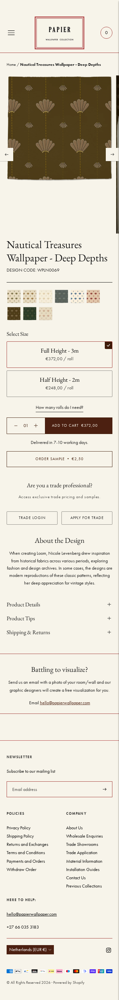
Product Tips (21, 618)
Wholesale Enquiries (84, 836)
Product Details (23, 604)
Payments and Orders (26, 861)
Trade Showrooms (82, 844)
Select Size (17, 333)
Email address (24, 781)
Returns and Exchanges (27, 844)
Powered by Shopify (69, 982)
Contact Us (76, 878)
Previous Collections (84, 886)
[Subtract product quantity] (35, 425)
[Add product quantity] (16, 425)
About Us (74, 828)
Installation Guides (82, 869)
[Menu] (11, 32)
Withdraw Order (21, 869)
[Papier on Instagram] (108, 951)
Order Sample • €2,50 (59, 459)
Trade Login (32, 517)
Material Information (84, 861)
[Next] (112, 154)
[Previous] (6, 154)
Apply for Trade (87, 517)
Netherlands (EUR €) (28, 949)
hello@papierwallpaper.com (65, 703)
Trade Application (82, 852)
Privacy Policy (18, 828)
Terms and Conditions (26, 852)
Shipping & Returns (28, 632)
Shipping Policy (20, 836)
